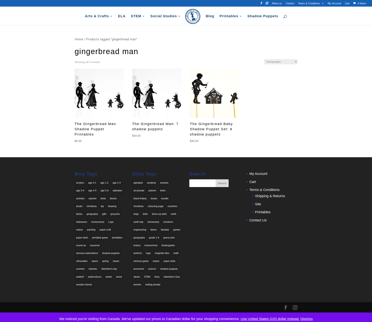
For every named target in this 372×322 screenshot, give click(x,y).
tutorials (93, 269)
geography (92, 214)
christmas (92, 206)
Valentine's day (109, 269)
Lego (111, 222)
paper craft (105, 229)
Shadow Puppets (262, 16)
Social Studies (163, 16)
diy (102, 206)
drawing (112, 206)
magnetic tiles (162, 253)
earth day (138, 222)
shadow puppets (111, 253)
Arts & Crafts (97, 16)
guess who (169, 237)
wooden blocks (84, 284)
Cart (347, 3)
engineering (139, 229)
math (176, 253)
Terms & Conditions (309, 3)
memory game (141, 261)
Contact (290, 3)
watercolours (95, 276)
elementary (153, 222)
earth (173, 214)
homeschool (97, 222)
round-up (81, 245)
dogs (136, 214)
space (95, 261)
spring (105, 261)
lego (148, 253)
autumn (92, 198)
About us (277, 3)
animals (80, 198)
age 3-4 (80, 190)
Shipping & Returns (270, 196)
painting (91, 229)
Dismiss (307, 319)
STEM (136, 16)
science (152, 269)
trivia (156, 276)
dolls (145, 214)
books (79, 206)
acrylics (80, 182)
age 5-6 (105, 190)
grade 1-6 (154, 237)
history (136, 245)
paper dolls (82, 237)
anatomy (151, 182)
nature (79, 229)
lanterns (137, 253)
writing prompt (152, 284)
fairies (79, 214)
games (176, 229)
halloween (81, 222)
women (137, 284)
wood (119, 276)
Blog (210, 16)
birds (103, 198)
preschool (138, 269)
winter (109, 276)
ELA (122, 16)
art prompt (138, 190)
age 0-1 (92, 182)
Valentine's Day (172, 276)
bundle (165, 198)
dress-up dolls (159, 214)
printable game (100, 237)
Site (258, 204)
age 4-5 (92, 190)
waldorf (80, 276)
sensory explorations (87, 253)
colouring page (156, 206)
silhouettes (82, 261)
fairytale (165, 229)
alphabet (117, 190)
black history (140, 198)
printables (117, 237)
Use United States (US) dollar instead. (270, 319)
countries (172, 206)
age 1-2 (104, 182)
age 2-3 (117, 182)
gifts (104, 214)
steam (116, 261)
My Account (334, 3)
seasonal (95, 245)
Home (79, 39)
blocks (113, 198)
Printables (229, 16)
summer (80, 269)
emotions (168, 222)
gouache (115, 214)
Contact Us (258, 220)
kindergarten (168, 245)
